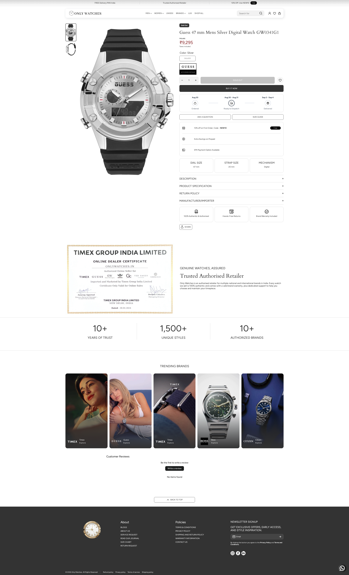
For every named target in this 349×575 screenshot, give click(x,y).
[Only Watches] (85, 13)
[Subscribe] (280, 536)
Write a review (175, 468)
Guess (126, 440)
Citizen (258, 440)
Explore (82, 443)
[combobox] (250, 13)
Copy (253, 3)
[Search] (260, 13)
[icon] (144, 377)
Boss (213, 440)
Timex (82, 440)
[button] (279, 13)
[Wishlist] (274, 13)
